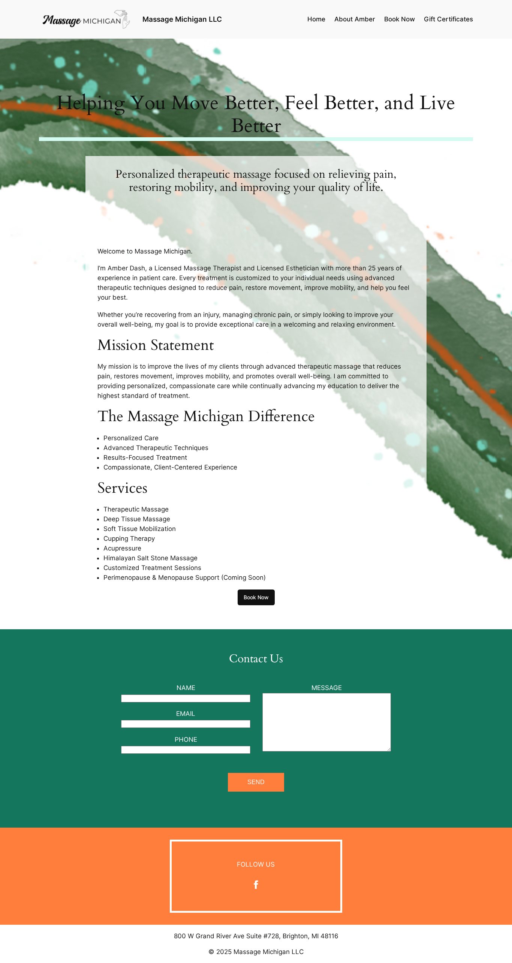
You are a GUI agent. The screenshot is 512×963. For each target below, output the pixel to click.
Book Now (256, 597)
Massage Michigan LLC (182, 19)
